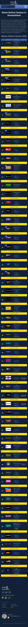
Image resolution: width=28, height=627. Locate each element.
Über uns (3, 605)
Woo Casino (8, 406)
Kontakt (12, 607)
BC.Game (8, 475)
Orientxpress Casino (8, 466)
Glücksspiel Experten (14, 605)
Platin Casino (8, 345)
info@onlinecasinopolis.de (10, 595)
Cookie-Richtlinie (14, 604)
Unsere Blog (4, 607)
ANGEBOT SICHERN (14, 47)
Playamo (8, 431)
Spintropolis (8, 449)
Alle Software (4, 604)
